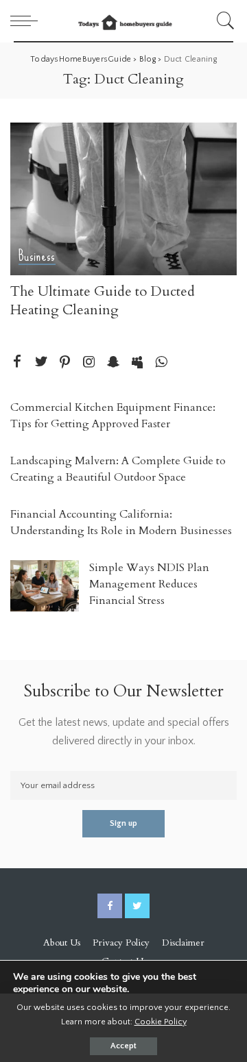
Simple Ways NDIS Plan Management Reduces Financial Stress (149, 584)
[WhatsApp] (161, 362)
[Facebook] (17, 362)
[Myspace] (137, 362)
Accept (123, 1045)
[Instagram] (89, 362)
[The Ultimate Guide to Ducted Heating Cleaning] (123, 199)
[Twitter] (41, 362)
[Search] (223, 20)
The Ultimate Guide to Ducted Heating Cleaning (102, 300)
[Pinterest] (65, 362)
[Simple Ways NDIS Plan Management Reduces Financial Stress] (44, 585)
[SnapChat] (113, 362)
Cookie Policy (160, 1021)
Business (37, 257)
